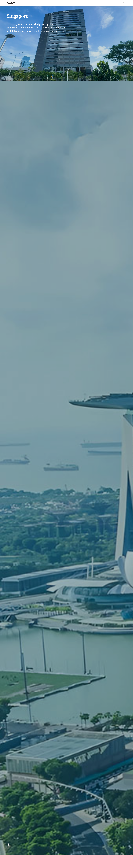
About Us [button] (59, 3)
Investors (105, 3)
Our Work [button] (70, 3)
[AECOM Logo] (11, 2)
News (97, 3)
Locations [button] (115, 3)
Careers (90, 3)
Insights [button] (80, 3)
